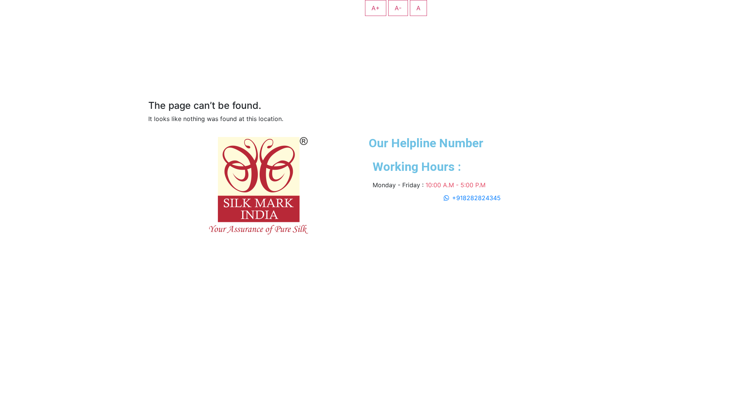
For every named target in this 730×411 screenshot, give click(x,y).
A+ (375, 8)
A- (398, 8)
